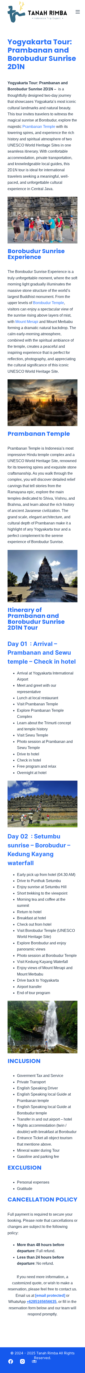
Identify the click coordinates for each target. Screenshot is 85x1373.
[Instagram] (22, 1361)
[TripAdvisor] (34, 1361)
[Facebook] (10, 1361)
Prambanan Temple (38, 127)
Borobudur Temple (48, 303)
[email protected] (50, 1295)
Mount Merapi (26, 322)
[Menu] (78, 12)
